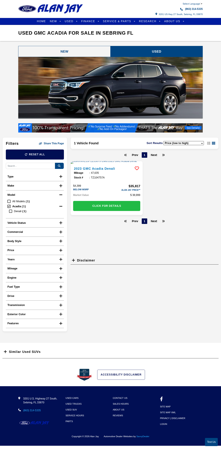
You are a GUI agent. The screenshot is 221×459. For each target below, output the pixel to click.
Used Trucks (74, 404)
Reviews (118, 415)
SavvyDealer (142, 436)
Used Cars (72, 398)
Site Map (165, 406)
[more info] (107, 162)
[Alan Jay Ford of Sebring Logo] (50, 12)
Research (148, 21)
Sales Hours (121, 404)
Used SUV (71, 409)
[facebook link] (161, 399)
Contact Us (120, 398)
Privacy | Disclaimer (172, 418)
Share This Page (54, 143)
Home (41, 21)
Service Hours (75, 415)
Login (163, 424)
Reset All (37, 154)
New (54, 21)
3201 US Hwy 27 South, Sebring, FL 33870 (181, 14)
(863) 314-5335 (193, 9)
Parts (69, 421)
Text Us (211, 442)
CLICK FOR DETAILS (106, 206)
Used (69, 21)
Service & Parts (117, 21)
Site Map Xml (168, 412)
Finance (88, 21)
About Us (172, 21)
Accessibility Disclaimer (121, 374)
